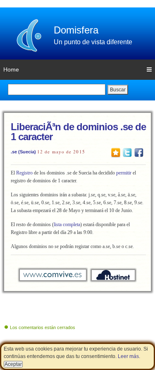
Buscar (118, 90)
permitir (123, 173)
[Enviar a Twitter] (127, 152)
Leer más (128, 356)
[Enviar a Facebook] (139, 152)
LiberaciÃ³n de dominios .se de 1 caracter (78, 131)
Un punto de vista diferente (93, 41)
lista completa (67, 224)
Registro (24, 173)
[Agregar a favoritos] (116, 152)
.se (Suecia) (23, 151)
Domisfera (76, 30)
